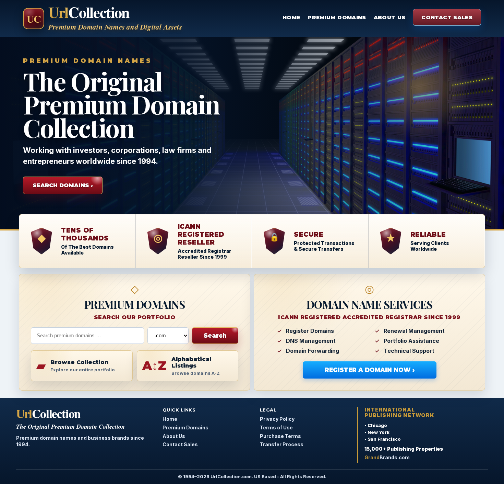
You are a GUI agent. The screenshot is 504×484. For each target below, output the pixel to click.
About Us (390, 17)
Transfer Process (281, 444)
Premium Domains (337, 17)
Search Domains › (63, 185)
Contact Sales (446, 17)
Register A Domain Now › (370, 370)
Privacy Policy (277, 419)
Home (291, 17)
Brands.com (387, 457)
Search (215, 335)
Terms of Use (276, 427)
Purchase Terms (280, 436)
